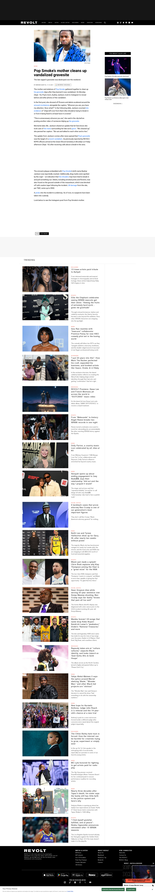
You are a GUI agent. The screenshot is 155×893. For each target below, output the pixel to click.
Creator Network (80, 862)
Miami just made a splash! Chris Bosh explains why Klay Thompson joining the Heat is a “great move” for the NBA (85, 566)
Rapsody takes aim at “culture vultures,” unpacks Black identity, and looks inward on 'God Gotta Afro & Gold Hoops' (85, 653)
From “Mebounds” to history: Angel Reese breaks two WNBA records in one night (84, 420)
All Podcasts (79, 855)
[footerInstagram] (65, 883)
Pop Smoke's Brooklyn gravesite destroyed (117, 76)
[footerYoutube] (90, 883)
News (82, 22)
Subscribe (98, 22)
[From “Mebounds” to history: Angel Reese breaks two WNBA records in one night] (45, 427)
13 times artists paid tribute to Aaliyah (84, 270)
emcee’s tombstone (41, 105)
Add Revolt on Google (63, 84)
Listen (56, 22)
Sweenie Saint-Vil (41, 85)
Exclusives (75, 22)
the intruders (64, 177)
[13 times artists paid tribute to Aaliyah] (45, 279)
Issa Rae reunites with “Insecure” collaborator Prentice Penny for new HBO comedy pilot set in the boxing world (85, 334)
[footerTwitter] (85, 883)
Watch (50, 22)
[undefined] (118, 65)
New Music (74, 387)
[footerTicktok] (70, 883)
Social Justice (65, 22)
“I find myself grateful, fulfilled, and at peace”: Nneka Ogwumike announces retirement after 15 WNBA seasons (85, 825)
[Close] (152, 889)
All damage (72, 185)
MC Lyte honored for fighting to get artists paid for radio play (85, 765)
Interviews (74, 355)
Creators (90, 22)
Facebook (126, 22)
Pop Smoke (60, 89)
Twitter (129, 22)
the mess (47, 129)
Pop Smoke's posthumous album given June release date (117, 98)
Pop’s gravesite (84, 136)
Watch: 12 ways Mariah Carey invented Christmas (133, 886)
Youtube (132, 22)
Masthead (101, 855)
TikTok (120, 22)
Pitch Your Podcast (81, 860)
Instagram (118, 22)
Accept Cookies (131, 889)
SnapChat (123, 22)
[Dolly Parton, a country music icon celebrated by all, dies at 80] (45, 455)
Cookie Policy (70, 891)
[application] (139, 874)
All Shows (78, 853)
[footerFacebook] (80, 883)
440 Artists (78, 865)
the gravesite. (74, 121)
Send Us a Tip (102, 857)
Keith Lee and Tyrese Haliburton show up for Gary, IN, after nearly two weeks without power (85, 537)
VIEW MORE (117, 103)
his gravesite (39, 92)
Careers (100, 862)
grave (74, 129)
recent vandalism (55, 139)
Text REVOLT (123, 857)
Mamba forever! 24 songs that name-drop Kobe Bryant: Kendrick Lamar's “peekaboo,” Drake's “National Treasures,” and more (85, 624)
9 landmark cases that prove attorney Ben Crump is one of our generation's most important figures (85, 509)
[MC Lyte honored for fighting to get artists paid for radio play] (45, 772)
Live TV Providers (80, 857)
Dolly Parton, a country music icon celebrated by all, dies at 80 (85, 448)
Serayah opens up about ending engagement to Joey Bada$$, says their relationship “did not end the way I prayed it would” (85, 478)
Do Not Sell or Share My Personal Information (113, 889)
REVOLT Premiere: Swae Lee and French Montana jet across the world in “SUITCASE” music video (85, 393)
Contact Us (122, 855)
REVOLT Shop (123, 860)
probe (37, 193)
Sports (73, 295)
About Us (100, 853)
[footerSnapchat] (75, 883)
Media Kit (100, 860)
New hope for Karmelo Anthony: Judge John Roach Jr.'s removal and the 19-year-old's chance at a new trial (85, 709)
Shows (44, 22)
